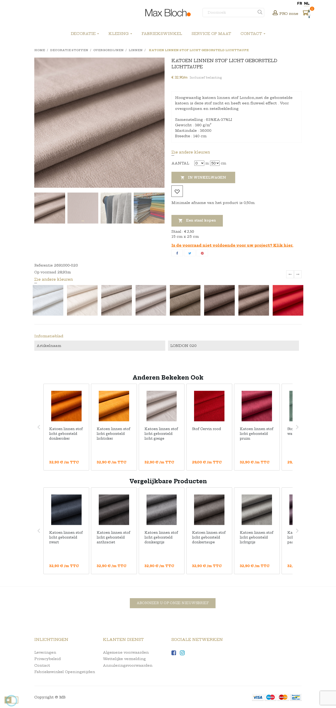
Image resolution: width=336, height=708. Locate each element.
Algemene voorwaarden (126, 652)
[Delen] (177, 253)
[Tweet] (189, 253)
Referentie (43, 265)
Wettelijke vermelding (124, 659)
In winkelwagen (203, 177)
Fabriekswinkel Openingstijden (64, 672)
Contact (42, 665)
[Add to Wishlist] (177, 191)
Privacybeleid (47, 659)
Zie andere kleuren (190, 152)
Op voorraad (45, 272)
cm (223, 163)
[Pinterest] (202, 253)
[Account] (275, 13)
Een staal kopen (197, 220)
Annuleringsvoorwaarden (127, 665)
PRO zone (288, 13)
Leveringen (45, 652)
